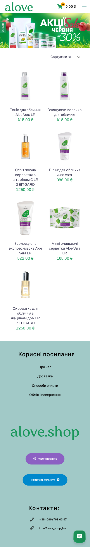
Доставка (45, 376)
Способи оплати (45, 385)
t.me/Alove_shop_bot (53, 528)
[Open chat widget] (79, 536)
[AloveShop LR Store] (19, 6)
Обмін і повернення (45, 395)
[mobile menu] (84, 6)
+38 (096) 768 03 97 (53, 519)
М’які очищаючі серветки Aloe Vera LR (64, 248)
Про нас (45, 367)
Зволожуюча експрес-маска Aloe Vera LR (25, 248)
